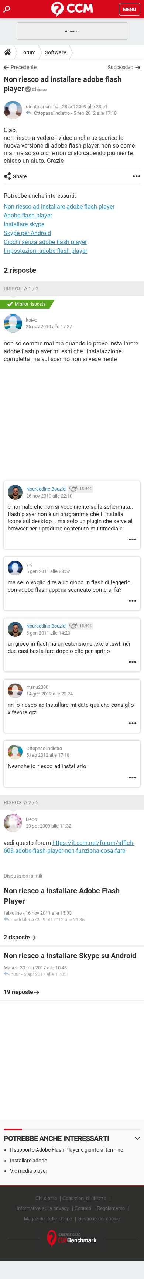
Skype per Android (27, 233)
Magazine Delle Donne (48, 1218)
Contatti (83, 1208)
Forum (27, 52)
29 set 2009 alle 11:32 (48, 826)
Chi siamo (46, 1198)
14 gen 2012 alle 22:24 (49, 694)
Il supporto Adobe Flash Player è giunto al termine (66, 1150)
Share (20, 176)
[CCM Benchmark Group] (72, 1239)
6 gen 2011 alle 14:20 (48, 633)
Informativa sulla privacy (43, 1208)
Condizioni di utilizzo (84, 1198)
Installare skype (24, 224)
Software (55, 52)
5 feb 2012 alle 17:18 (95, 113)
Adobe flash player (28, 215)
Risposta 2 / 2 (21, 802)
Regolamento (111, 1208)
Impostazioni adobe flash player (45, 250)
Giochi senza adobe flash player (45, 241)
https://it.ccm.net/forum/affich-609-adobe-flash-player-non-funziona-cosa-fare (69, 846)
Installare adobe (28, 1160)
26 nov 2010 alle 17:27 (49, 326)
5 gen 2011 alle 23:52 (48, 571)
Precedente (24, 67)
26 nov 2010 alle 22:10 (49, 496)
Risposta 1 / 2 (21, 289)
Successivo (120, 67)
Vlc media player (28, 1171)
